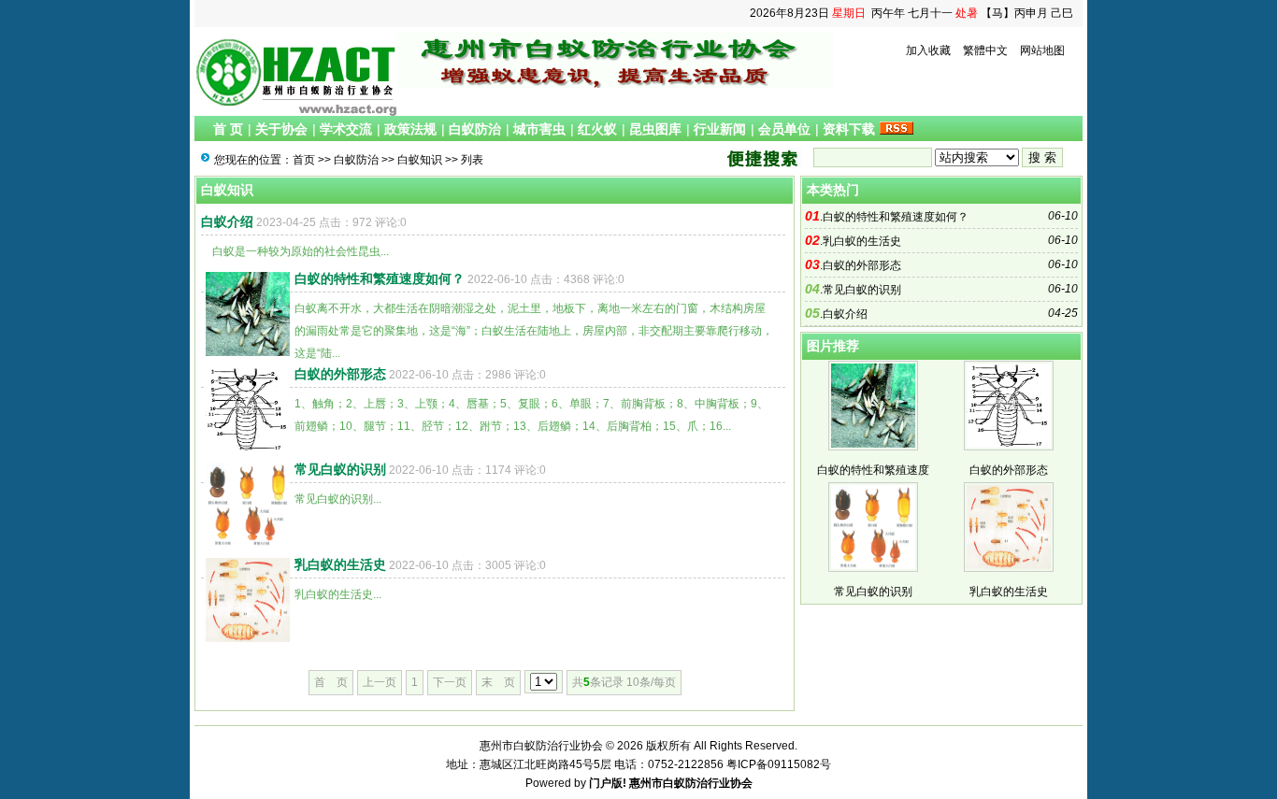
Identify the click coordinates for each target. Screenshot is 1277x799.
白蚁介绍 (227, 221)
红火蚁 (597, 128)
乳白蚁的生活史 (340, 564)
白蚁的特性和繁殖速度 (873, 470)
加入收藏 (928, 50)
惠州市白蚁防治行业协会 (691, 783)
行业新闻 (720, 128)
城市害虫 (539, 128)
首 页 (228, 128)
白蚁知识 (419, 159)
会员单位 (784, 128)
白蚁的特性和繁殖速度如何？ (379, 278)
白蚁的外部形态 (340, 373)
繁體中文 (985, 50)
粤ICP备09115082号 (778, 764)
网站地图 (1042, 50)
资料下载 (849, 128)
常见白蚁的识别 (340, 469)
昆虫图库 (655, 128)
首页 (304, 159)
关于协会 (281, 128)
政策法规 (410, 128)
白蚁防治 (475, 128)
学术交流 (346, 128)
